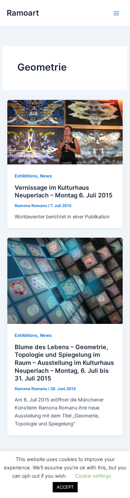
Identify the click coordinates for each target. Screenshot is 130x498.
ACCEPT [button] (65, 487)
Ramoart (23, 13)
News (46, 175)
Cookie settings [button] (93, 476)
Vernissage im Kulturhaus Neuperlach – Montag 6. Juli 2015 (64, 191)
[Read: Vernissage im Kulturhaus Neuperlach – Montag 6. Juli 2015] (64, 132)
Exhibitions (26, 175)
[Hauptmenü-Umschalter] (116, 13)
